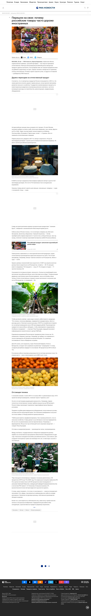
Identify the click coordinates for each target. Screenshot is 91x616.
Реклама (23, 589)
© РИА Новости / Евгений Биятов (18, 176)
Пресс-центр (41, 589)
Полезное (82, 586)
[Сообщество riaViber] (66, 582)
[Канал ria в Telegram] (50, 582)
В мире (24, 586)
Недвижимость (53, 586)
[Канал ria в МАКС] (24, 582)
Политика (5, 586)
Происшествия (30, 586)
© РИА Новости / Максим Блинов (18, 53)
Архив (77, 589)
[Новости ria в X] (56, 582)
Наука (41, 586)
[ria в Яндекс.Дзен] (29, 582)
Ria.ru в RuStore (60, 589)
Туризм (66, 586)
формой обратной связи (74, 597)
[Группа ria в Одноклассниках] (40, 582)
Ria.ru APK (68, 589)
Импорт (27, 510)
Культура (46, 586)
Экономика (15, 510)
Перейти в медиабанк (30, 53)
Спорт (37, 586)
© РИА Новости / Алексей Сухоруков (19, 314)
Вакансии (4, 596)
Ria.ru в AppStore (50, 589)
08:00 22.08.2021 (6, 13)
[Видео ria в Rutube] (45, 582)
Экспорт (21, 510)
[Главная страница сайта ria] (45, 7)
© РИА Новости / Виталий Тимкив (18, 387)
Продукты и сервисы (31, 589)
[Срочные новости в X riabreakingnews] (61, 582)
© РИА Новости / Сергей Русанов (18, 473)
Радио (70, 586)
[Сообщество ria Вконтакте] (35, 582)
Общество (11, 586)
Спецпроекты (15, 589)
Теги (87, 586)
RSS (73, 589)
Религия (61, 586)
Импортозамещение (35, 510)
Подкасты (76, 586)
